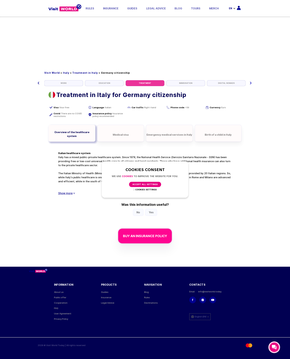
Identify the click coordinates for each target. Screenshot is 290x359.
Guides (132, 8)
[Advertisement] (145, 42)
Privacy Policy (61, 319)
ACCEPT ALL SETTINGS (145, 184)
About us (59, 292)
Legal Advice (156, 8)
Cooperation (60, 303)
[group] (63, 83)
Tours (195, 8)
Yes (151, 212)
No (138, 212)
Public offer (60, 297)
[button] (38, 83)
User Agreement (62, 314)
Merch (214, 8)
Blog (178, 8)
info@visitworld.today (210, 292)
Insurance (110, 8)
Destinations (151, 303)
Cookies (127, 176)
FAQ (56, 308)
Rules (90, 8)
